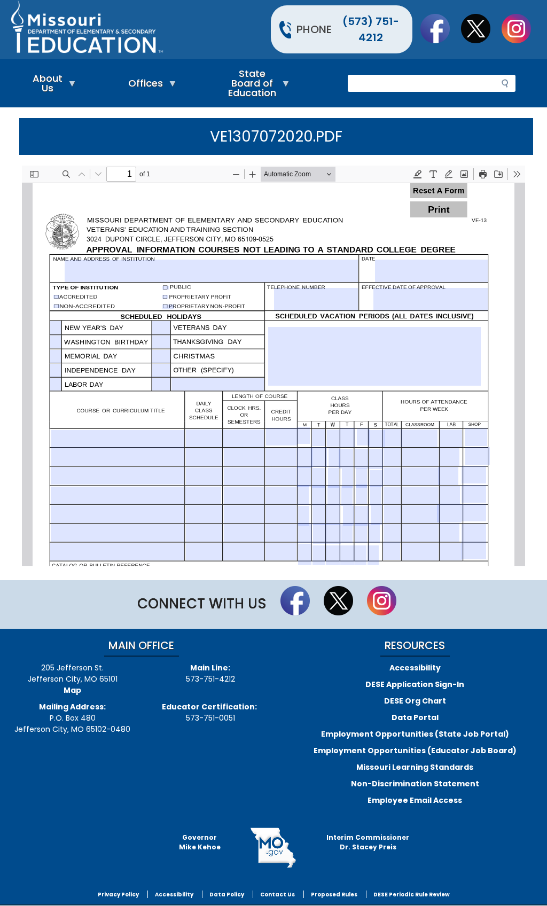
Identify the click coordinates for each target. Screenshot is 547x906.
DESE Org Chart (415, 701)
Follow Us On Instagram (521, 28)
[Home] (141, 29)
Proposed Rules (334, 895)
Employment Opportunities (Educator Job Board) (415, 750)
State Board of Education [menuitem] (249, 86)
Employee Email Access (415, 800)
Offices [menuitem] (143, 85)
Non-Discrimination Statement (415, 783)
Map (72, 690)
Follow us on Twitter (480, 28)
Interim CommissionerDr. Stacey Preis (367, 842)
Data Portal (415, 717)
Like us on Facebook (440, 28)
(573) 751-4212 (370, 29)
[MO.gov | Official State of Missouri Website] (274, 847)
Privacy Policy (118, 895)
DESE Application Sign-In (414, 684)
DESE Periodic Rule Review (411, 895)
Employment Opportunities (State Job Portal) (415, 734)
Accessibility (415, 667)
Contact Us (277, 895)
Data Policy (226, 895)
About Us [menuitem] (44, 86)
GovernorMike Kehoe (200, 842)
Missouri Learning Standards (414, 767)
